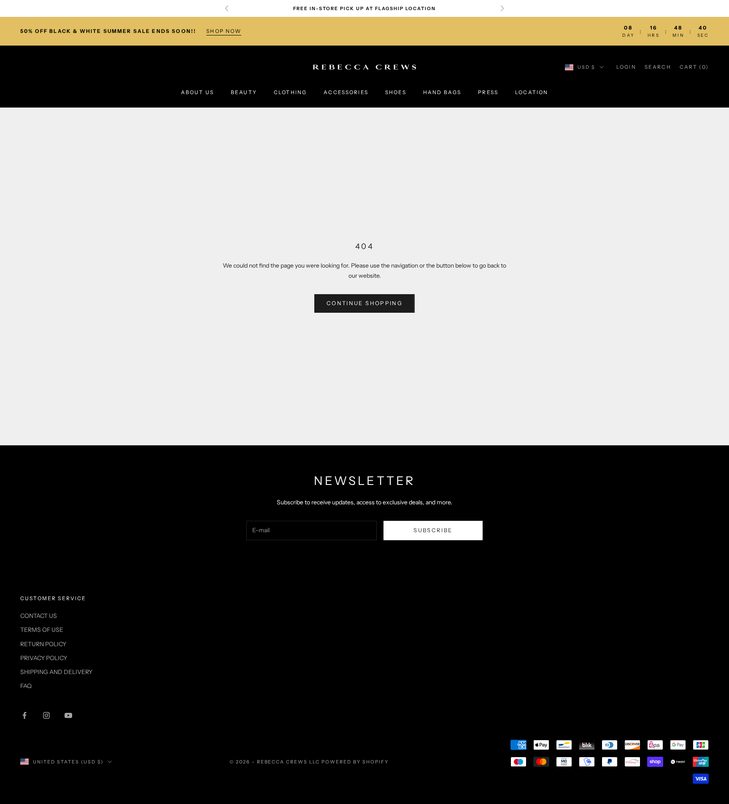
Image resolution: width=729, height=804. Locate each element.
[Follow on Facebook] (24, 715)
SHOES (395, 92)
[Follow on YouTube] (68, 715)
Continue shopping (364, 303)
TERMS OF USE (41, 629)
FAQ (26, 686)
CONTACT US (38, 616)
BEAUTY (244, 92)
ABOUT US (197, 92)
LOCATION (531, 92)
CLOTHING (290, 92)
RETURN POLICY (43, 644)
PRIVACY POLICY (43, 658)
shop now (223, 31)
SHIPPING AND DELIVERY (56, 672)
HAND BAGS (442, 92)
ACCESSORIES (346, 92)
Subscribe (432, 530)
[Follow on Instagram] (46, 715)
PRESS (488, 92)
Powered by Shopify (355, 762)
